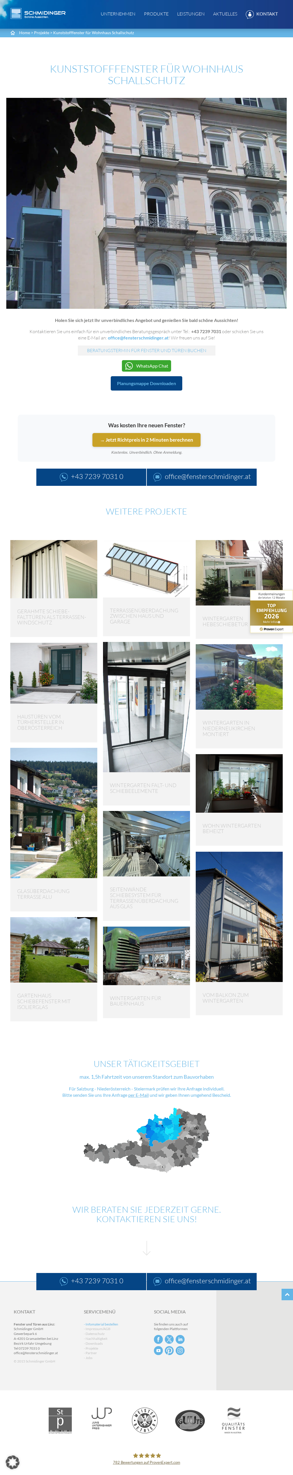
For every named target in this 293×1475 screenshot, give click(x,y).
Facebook (158, 1339)
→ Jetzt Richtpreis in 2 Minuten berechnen (146, 440)
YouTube (158, 1350)
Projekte (41, 32)
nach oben (287, 1294)
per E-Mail (138, 1095)
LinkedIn (180, 1339)
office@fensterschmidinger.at (36, 1353)
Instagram (180, 1350)
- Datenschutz (94, 1334)
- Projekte (91, 1348)
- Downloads (93, 1343)
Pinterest (169, 1350)
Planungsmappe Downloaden (146, 383)
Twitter (169, 1339)
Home (24, 32)
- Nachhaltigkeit (95, 1338)
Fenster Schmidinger (38, 13)
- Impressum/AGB (97, 1329)
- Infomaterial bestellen (101, 1324)
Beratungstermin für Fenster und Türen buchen (146, 350)
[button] (12, 1462)
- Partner (90, 1353)
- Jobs (88, 1358)
